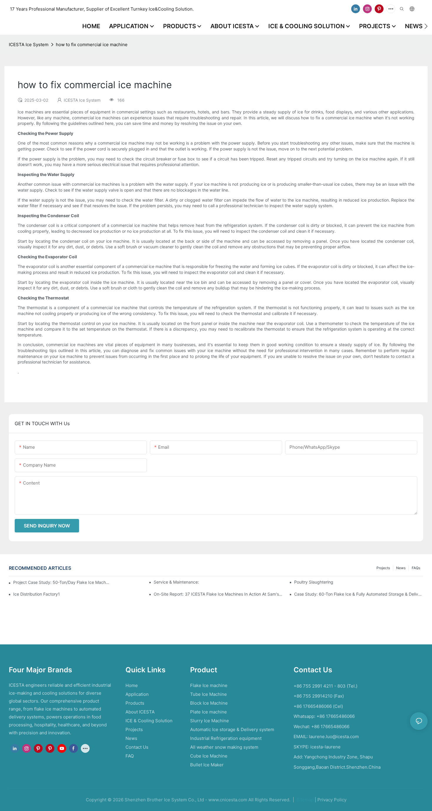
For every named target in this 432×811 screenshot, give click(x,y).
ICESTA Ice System (28, 44)
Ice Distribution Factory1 (36, 594)
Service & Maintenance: (176, 581)
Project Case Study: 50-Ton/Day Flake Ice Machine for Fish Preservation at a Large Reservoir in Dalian (61, 582)
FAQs (416, 568)
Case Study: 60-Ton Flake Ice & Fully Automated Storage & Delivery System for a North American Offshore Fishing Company (358, 594)
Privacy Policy (331, 799)
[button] (426, 26)
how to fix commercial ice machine (92, 44)
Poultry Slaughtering (313, 581)
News (401, 568)
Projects (383, 568)
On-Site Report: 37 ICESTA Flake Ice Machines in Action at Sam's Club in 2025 (218, 594)
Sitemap (304, 799)
